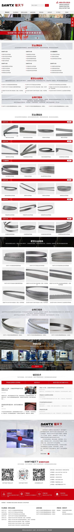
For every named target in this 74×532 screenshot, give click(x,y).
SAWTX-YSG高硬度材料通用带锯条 (9, 84)
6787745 (65, 472)
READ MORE (43, 453)
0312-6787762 (58, 472)
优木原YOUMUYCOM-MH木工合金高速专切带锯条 (60, 90)
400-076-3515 (58, 474)
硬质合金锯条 (24, 12)
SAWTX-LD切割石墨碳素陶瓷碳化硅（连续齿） (12, 106)
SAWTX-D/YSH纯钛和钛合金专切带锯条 (57, 84)
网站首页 (7, 12)
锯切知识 (37, 382)
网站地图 (50, 530)
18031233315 (58, 469)
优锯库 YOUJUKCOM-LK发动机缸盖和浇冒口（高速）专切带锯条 (21, 519)
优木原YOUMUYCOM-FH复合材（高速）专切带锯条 (19, 523)
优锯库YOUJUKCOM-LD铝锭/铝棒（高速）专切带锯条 (19, 517)
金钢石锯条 (32, 12)
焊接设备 (41, 12)
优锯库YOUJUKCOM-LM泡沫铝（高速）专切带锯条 (19, 521)
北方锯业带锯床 (25, 502)
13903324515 (58, 477)
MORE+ (69, 121)
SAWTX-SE (4, 63)
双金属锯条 (15, 12)
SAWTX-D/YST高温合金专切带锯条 (33, 84)
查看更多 (37, 366)
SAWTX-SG (53, 63)
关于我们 (58, 12)
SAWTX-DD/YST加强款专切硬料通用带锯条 (11, 86)
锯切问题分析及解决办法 (60, 382)
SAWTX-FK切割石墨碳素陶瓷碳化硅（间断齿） (35, 106)
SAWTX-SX (29, 63)
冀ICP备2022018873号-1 (42, 530)
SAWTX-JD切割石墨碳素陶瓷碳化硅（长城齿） (59, 106)
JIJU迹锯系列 (53, 51)
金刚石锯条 (19, 502)
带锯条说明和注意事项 (13, 382)
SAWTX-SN (29, 51)
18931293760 (66, 469)
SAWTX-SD (5, 51)
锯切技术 (50, 12)
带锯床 (66, 12)
